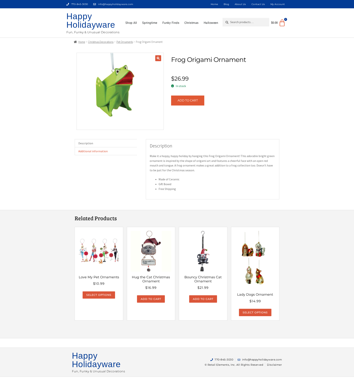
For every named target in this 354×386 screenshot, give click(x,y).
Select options (98, 295)
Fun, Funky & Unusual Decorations (92, 32)
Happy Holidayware (90, 20)
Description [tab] (85, 143)
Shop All (131, 23)
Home (214, 4)
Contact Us (258, 4)
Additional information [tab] (93, 151)
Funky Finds (170, 23)
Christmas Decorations (100, 42)
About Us (240, 4)
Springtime (149, 23)
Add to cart (188, 100)
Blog (226, 4)
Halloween (211, 23)
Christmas (191, 23)
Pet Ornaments (125, 42)
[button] (158, 58)
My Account (277, 4)
